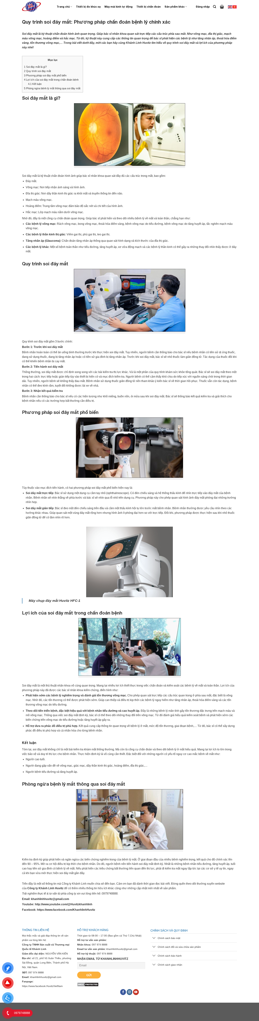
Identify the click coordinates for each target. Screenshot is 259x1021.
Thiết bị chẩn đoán (148, 6)
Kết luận (35, 83)
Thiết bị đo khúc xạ (88, 6)
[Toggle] (153, 938)
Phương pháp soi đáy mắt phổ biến (45, 75)
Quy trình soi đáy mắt (38, 71)
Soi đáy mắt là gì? (35, 66)
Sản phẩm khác (175, 6)
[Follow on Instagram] (129, 992)
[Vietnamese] (234, 6)
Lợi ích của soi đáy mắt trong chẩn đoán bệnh (51, 79)
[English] (230, 6)
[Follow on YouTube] (136, 992)
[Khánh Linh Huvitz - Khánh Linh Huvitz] (36, 6)
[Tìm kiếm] (214, 6)
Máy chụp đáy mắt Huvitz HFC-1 (54, 601)
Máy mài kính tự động (118, 6)
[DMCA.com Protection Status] (87, 984)
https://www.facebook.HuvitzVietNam (42, 986)
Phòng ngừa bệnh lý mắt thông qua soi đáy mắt (52, 88)
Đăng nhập (203, 6)
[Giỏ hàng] (222, 7)
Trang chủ (63, 6)
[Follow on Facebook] (123, 992)
